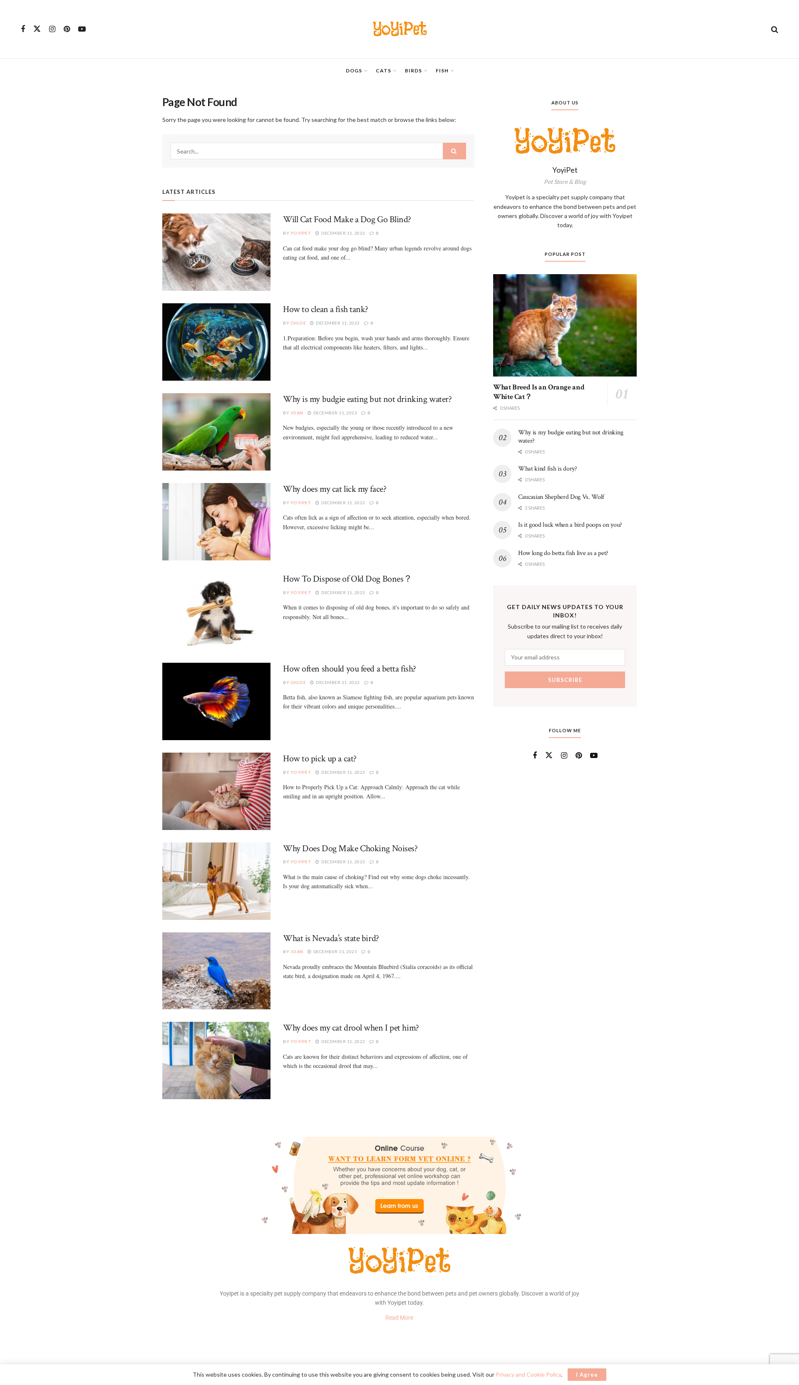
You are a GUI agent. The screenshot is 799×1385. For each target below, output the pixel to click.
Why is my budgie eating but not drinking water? (367, 399)
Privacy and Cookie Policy (528, 1374)
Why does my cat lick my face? (334, 489)
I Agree (587, 1374)
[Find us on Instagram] (52, 29)
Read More (399, 1317)
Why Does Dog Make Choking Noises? (350, 848)
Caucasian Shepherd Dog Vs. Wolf (561, 497)
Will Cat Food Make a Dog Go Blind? (347, 219)
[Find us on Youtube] (82, 29)
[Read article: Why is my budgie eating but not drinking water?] (216, 432)
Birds (413, 70)
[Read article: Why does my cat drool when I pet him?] (216, 1060)
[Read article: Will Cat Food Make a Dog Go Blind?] (216, 252)
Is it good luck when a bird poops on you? (570, 524)
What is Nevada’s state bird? (331, 938)
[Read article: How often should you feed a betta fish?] (216, 701)
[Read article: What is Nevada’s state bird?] (216, 971)
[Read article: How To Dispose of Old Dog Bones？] (216, 611)
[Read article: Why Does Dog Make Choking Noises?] (216, 881)
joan (296, 412)
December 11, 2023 (342, 232)
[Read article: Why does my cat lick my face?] (216, 521)
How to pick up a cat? (320, 759)
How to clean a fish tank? (325, 309)
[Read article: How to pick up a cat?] (216, 791)
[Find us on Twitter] (37, 29)
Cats (383, 70)
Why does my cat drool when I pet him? (351, 1028)
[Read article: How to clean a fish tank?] (216, 342)
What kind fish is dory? (547, 468)
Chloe (298, 322)
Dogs (354, 70)
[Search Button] (774, 29)
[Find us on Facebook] (23, 29)
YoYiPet (400, 29)
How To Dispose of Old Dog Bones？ (347, 579)
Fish (442, 70)
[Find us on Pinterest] (67, 29)
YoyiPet (301, 232)
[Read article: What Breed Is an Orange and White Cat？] (565, 325)
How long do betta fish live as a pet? (563, 552)
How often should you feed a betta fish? (349, 669)
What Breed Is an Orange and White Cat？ (538, 391)
